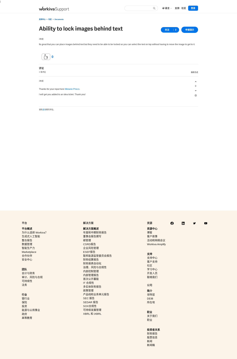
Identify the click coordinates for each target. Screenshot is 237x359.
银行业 (26, 298)
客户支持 (152, 261)
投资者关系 (153, 329)
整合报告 (27, 240)
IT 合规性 (88, 282)
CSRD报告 (89, 244)
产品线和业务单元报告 (96, 294)
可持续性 (27, 281)
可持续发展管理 (92, 310)
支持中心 (42, 19)
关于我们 (152, 316)
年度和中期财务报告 (95, 232)
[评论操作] (195, 95)
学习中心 (152, 269)
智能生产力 (28, 248)
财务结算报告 (91, 259)
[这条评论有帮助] (195, 81)
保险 (24, 302)
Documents (59, 19)
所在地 (151, 302)
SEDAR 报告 (90, 302)
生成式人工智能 (31, 236)
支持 (149, 254)
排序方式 (194, 72)
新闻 (149, 341)
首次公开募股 (91, 279)
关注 (167, 29)
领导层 (151, 294)
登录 (44, 109)
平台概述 (27, 228)
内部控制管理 (91, 271)
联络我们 (152, 277)
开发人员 (152, 273)
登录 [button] (193, 8)
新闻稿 (151, 345)
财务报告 (152, 333)
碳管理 (87, 240)
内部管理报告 (91, 275)
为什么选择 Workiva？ (35, 232)
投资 (24, 306)
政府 (24, 314)
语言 (167, 8)
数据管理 (27, 244)
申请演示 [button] (189, 29)
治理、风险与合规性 (95, 267)
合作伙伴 (27, 255)
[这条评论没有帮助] (195, 90)
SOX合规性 (90, 306)
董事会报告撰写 (92, 236)
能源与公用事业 (31, 310)
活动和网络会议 (156, 240)
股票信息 (152, 337)
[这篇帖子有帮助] (46, 57)
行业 (24, 294)
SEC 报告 (88, 298)
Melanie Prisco (72, 89)
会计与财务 (28, 273)
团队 (24, 269)
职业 (149, 312)
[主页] (54, 9)
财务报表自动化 (92, 263)
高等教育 (27, 318)
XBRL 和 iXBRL (92, 313)
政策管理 (88, 290)
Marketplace (29, 252)
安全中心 (27, 259)
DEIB (150, 298)
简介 (149, 290)
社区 (50, 19)
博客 (149, 232)
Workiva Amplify (156, 244)
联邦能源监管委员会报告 (97, 255)
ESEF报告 (89, 252)
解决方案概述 (91, 228)
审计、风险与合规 (32, 277)
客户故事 (152, 236)
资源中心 (152, 228)
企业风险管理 (91, 248)
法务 (24, 285)
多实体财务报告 (92, 286)
